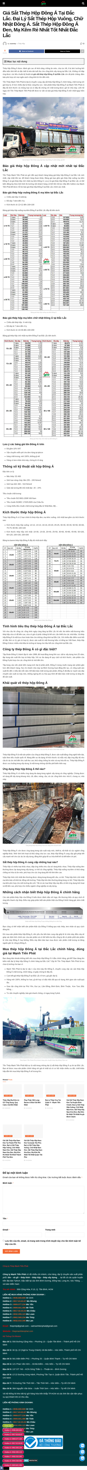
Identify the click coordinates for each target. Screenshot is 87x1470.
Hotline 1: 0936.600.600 (13, 1430)
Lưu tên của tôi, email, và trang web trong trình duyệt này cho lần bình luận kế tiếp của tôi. (43, 1242)
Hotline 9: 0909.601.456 (13, 1465)
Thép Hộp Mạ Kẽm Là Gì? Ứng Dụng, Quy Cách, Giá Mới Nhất (11, 1102)
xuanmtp (13, 43)
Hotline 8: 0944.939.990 (13, 1461)
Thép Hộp (21, 43)
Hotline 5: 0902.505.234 (13, 1448)
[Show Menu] (4, 3)
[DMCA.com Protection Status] (31, 1460)
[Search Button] (83, 3)
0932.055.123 (19, 1314)
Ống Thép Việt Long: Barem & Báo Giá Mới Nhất (32, 1102)
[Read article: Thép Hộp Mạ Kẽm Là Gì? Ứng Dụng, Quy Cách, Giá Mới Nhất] (12, 1091)
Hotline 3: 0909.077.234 (13, 1439)
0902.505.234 (19, 1317)
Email (6, 1230)
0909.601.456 (19, 1308)
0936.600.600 (19, 1298)
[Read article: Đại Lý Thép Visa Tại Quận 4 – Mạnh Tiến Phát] (54, 1091)
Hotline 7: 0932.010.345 (13, 1456)
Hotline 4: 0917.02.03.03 (13, 1443)
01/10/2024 (28, 1108)
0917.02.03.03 (19, 1311)
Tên (5, 1218)
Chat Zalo (8, 1426)
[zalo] (82, 1452)
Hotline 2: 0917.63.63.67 (13, 1435)
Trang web (50, 1230)
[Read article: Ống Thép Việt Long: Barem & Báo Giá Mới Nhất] (33, 1091)
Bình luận (8, 1183)
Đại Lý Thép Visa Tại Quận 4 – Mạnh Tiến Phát (53, 1102)
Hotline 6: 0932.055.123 (13, 1452)
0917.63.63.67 (19, 1301)
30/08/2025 (7, 1108)
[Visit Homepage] (43, 3)
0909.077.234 (19, 1304)
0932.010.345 (19, 1321)
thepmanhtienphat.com (22, 1331)
